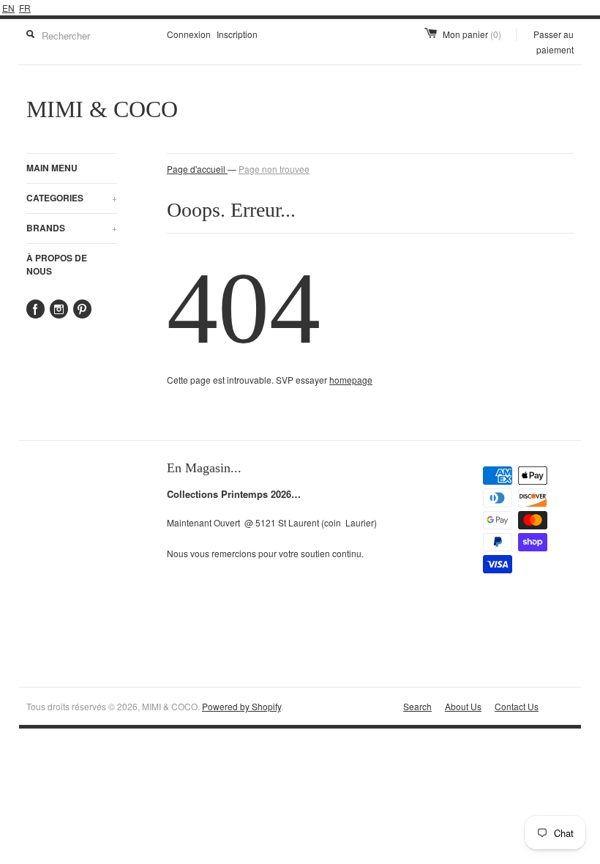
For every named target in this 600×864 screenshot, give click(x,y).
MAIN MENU (52, 167)
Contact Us (517, 706)
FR (25, 7)
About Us (463, 706)
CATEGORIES (71, 197)
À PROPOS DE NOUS (56, 264)
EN (8, 7)
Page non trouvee (274, 169)
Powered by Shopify (241, 706)
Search (417, 706)
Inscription (237, 34)
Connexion (189, 34)
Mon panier (472, 34)
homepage (350, 379)
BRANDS (71, 227)
